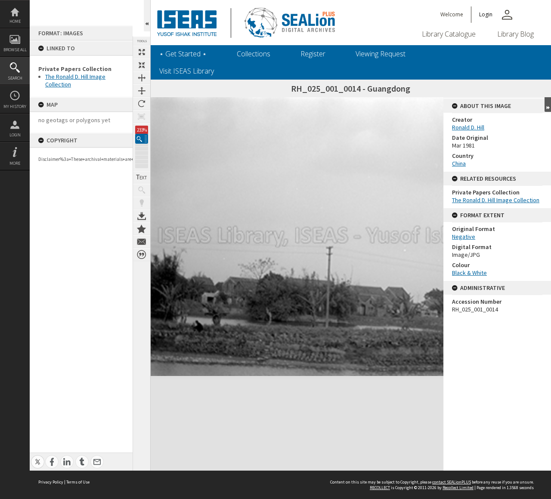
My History (14, 106)
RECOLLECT (380, 487)
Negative (463, 236)
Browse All (15, 49)
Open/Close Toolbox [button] (147, 15)
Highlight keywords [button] (141, 203)
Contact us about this (141, 241)
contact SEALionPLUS (451, 482)
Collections (253, 53)
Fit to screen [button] (141, 65)
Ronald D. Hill (468, 127)
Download (141, 215)
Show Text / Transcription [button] (141, 177)
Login (15, 135)
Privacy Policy (50, 482)
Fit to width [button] (141, 77)
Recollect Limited (458, 487)
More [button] (14, 163)
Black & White (469, 273)
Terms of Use (78, 482)
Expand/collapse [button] (548, 104)
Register (312, 53)
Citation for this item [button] (141, 254)
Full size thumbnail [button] (141, 52)
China (459, 163)
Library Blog (515, 34)
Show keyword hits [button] (141, 190)
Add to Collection (141, 228)
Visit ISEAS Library (186, 71)
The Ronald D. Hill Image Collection (495, 200)
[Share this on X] (37, 457)
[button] (141, 139)
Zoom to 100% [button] (141, 116)
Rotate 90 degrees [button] (141, 103)
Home (15, 21)
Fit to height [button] (141, 90)
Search (15, 78)
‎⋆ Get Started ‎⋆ (183, 53)
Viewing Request (381, 53)
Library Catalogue (449, 34)
